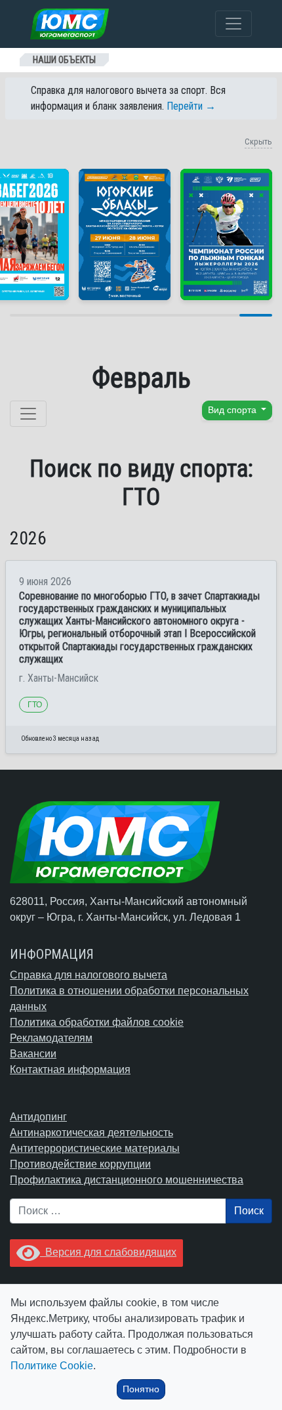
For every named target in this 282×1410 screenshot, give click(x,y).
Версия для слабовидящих (108, 1252)
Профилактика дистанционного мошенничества (126, 1179)
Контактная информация (70, 1069)
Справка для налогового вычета (88, 974)
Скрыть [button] (258, 141)
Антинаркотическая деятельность (91, 1132)
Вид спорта (233, 410)
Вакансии (33, 1053)
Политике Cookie (51, 1365)
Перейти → (191, 106)
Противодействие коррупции (80, 1164)
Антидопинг (38, 1116)
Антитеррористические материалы (95, 1148)
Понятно (141, 1389)
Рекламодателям (51, 1038)
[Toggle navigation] (233, 24)
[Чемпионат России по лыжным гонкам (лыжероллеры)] (226, 234)
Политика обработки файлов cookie (97, 1022)
